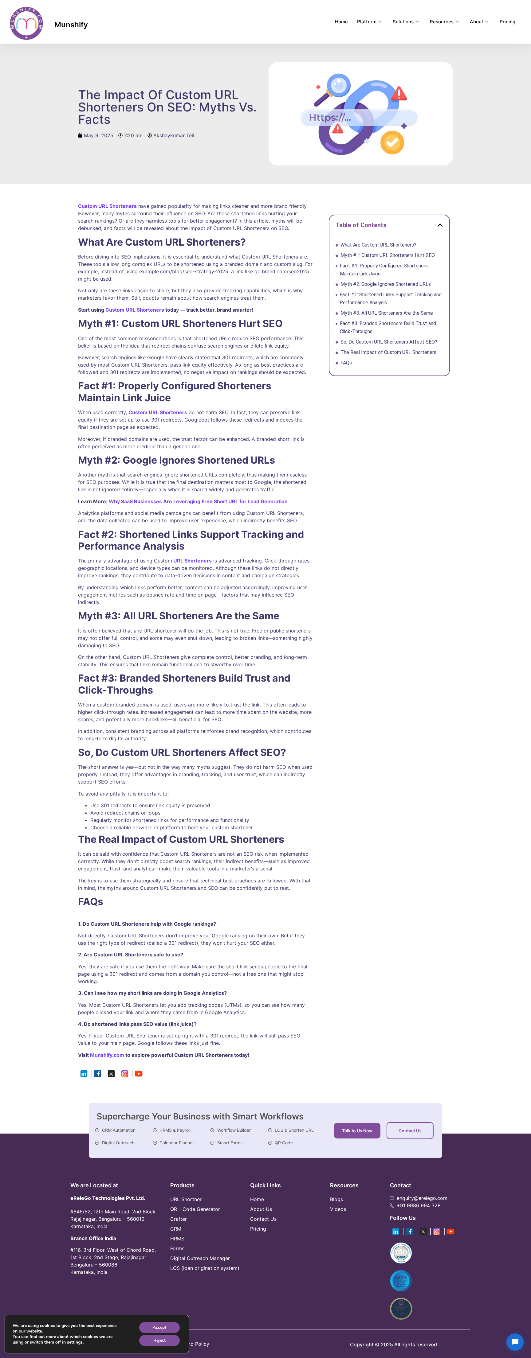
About (476, 22)
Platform (366, 22)
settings (75, 1342)
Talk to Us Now (357, 1130)
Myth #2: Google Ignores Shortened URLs (386, 284)
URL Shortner (186, 1199)
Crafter (178, 1219)
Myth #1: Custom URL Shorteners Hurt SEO (388, 255)
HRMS (177, 1238)
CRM (175, 1229)
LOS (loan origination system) (204, 1268)
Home (341, 22)
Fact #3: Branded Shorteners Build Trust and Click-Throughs (388, 327)
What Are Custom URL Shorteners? (379, 245)
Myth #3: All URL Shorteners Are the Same (387, 313)
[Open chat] (515, 1342)
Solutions (403, 22)
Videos (338, 1209)
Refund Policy (193, 1344)
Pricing (507, 22)
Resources (442, 22)
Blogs (336, 1199)
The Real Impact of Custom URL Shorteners (389, 352)
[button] (440, 225)
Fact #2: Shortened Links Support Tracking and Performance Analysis (391, 298)
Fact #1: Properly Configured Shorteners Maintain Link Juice (384, 270)
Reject (159, 1340)
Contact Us (410, 1130)
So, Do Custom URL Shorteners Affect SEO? (388, 342)
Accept (159, 1327)
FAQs (347, 363)
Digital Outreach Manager (200, 1258)
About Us (261, 1209)
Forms (177, 1248)
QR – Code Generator (195, 1209)
